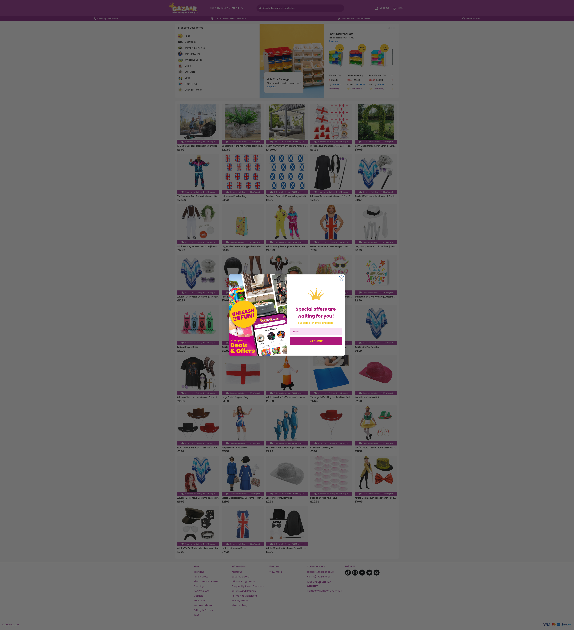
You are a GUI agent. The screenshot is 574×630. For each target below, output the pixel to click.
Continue (316, 341)
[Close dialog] (341, 278)
